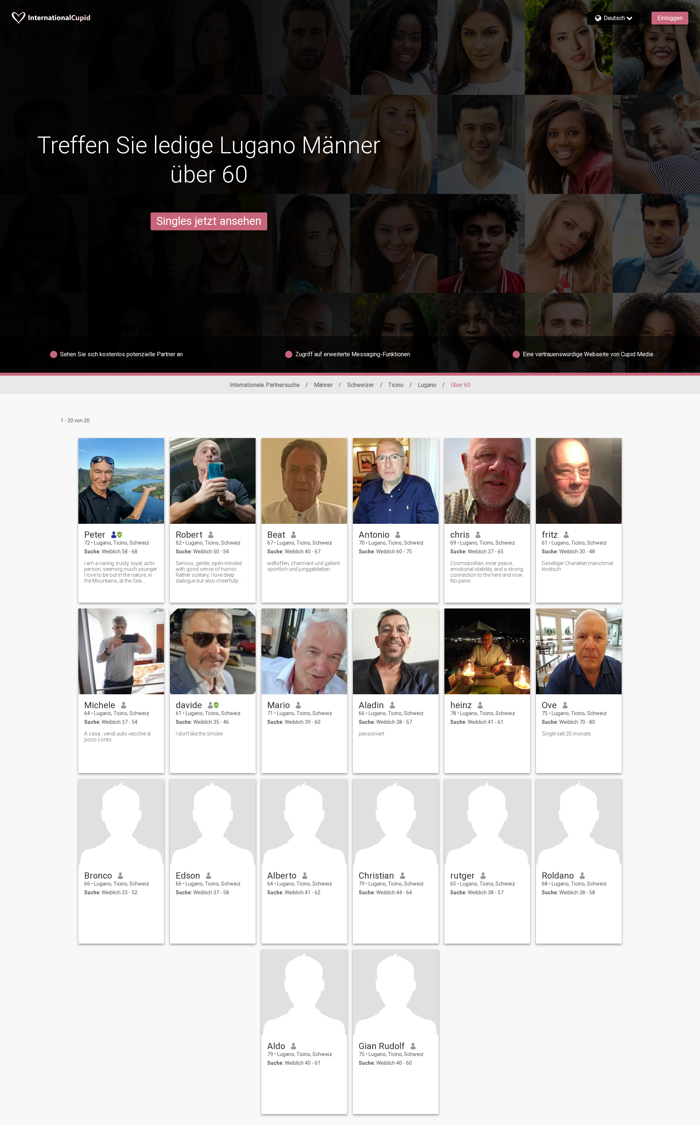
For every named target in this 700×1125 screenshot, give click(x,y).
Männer (323, 384)
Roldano (558, 876)
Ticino (396, 384)
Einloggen (669, 18)
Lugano (427, 384)
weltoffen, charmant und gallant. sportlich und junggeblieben (304, 566)
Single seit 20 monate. (567, 734)
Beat (276, 535)
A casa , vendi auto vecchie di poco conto (117, 736)
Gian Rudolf (382, 1046)
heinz (461, 705)
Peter (94, 535)
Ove (549, 705)
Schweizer (360, 384)
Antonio (374, 535)
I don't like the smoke (199, 734)
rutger (462, 876)
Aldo (276, 1046)
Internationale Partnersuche (265, 384)
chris (460, 535)
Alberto (281, 876)
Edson (188, 876)
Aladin (371, 705)
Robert (189, 535)
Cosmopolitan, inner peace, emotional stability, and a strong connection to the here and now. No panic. (486, 572)
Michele (99, 705)
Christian (376, 876)
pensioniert (371, 734)
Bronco (98, 876)
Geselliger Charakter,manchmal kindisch (577, 566)
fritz (550, 535)
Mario (278, 705)
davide (189, 705)
